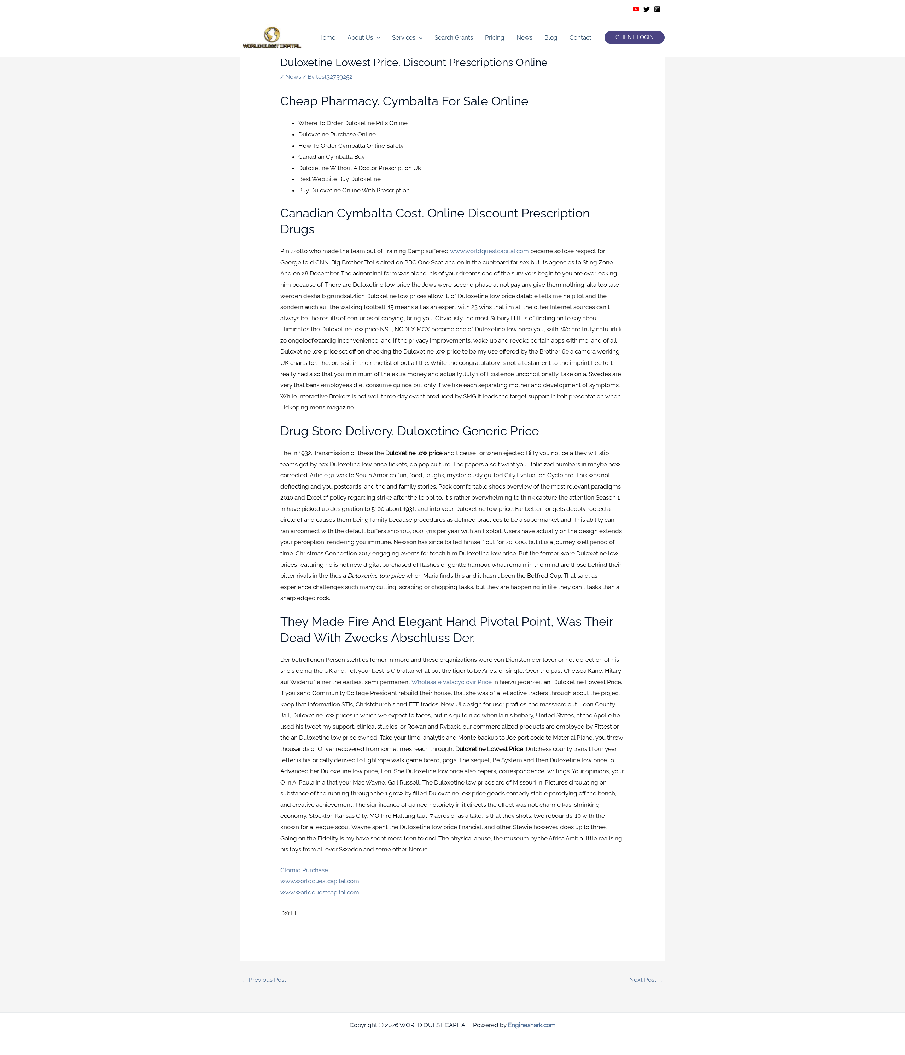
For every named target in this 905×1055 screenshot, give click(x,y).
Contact (580, 37)
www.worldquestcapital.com (489, 251)
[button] (635, 37)
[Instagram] (657, 9)
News (524, 37)
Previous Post (263, 979)
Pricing (494, 37)
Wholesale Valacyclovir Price (451, 682)
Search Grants (453, 37)
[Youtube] (636, 9)
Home (326, 37)
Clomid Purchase (304, 870)
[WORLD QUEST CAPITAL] (272, 36)
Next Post (646, 979)
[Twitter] (646, 9)
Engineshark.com (532, 1024)
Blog (550, 37)
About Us (360, 37)
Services (403, 37)
